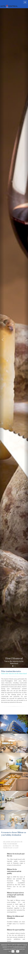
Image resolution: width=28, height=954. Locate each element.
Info (13, 951)
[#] (12, 6)
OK (17, 951)
